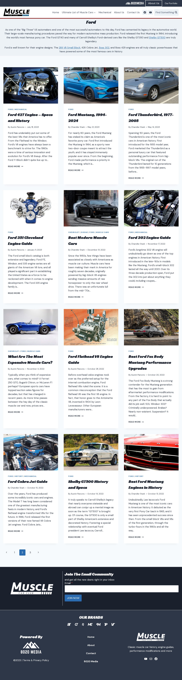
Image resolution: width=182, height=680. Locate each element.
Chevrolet (73, 232)
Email (69, 583)
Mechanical (105, 12)
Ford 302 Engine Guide (150, 237)
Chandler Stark (78, 127)
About (91, 645)
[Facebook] (144, 12)
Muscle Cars (102, 232)
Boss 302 (104, 47)
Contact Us (133, 12)
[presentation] (30, 85)
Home (55, 12)
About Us (153, 3)
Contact (91, 653)
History (19, 476)
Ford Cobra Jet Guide (27, 481)
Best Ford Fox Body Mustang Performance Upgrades (150, 362)
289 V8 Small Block (69, 47)
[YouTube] (150, 12)
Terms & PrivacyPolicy (36, 660)
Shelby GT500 (157, 37)
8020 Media (91, 661)
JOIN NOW (73, 598)
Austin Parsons (17, 127)
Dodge (84, 232)
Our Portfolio (171, 3)
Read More (15, 166)
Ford (10, 109)
